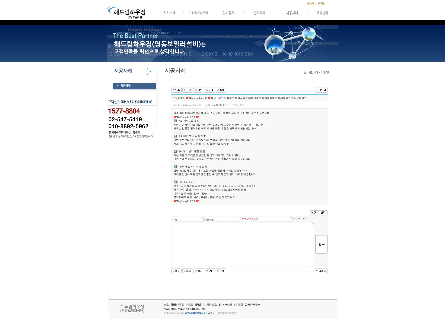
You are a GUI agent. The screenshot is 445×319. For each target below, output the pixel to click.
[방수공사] (321, 89)
